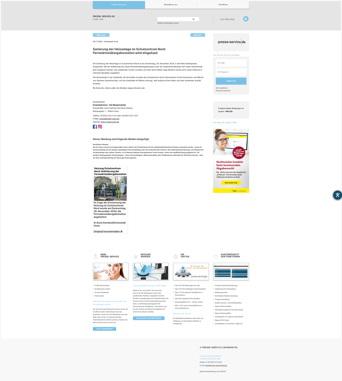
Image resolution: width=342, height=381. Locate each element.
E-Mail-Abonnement (102, 285)
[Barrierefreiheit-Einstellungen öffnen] (337, 195)
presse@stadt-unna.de (109, 119)
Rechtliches (223, 4)
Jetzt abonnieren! (104, 329)
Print (198, 35)
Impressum (230, 347)
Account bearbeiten (102, 292)
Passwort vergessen (223, 91)
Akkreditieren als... (171, 4)
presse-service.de (104, 16)
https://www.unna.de (110, 122)
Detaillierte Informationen (148, 318)
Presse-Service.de (119, 4)
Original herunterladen (107, 231)
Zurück (102, 35)
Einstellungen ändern (102, 289)
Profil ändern (99, 296)
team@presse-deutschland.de (216, 365)
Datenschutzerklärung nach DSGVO (213, 371)
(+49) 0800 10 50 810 (214, 362)
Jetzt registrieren (222, 88)
